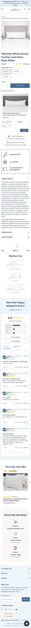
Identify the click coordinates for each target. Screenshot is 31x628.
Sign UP (25, 599)
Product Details (7, 179)
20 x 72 (6, 76)
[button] (2, 9)
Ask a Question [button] (16, 341)
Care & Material (7, 237)
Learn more (22, 138)
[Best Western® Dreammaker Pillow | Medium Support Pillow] (15, 482)
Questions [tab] (15, 346)
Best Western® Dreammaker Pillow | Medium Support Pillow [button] (15, 500)
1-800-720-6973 (15, 540)
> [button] (19, 452)
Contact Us (25, 620)
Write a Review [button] (16, 337)
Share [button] (6, 367)
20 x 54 (6, 71)
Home (3, 16)
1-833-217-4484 (15, 555)
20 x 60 (16, 71)
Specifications (7, 232)
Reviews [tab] (5, 346)
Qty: (4, 126)
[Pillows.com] (15, 9)
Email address (5, 595)
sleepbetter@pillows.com (15, 528)
